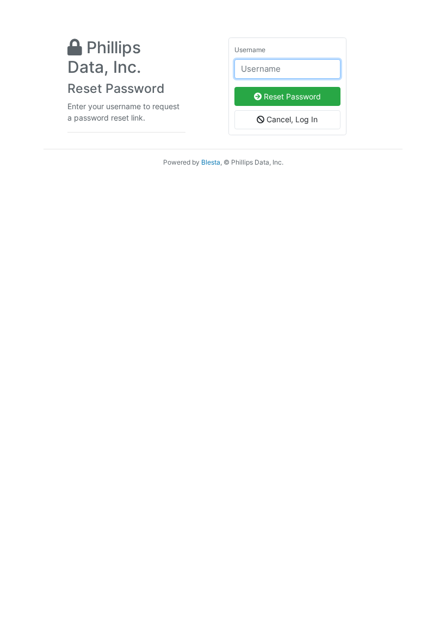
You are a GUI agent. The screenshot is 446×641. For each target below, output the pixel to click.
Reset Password (291, 96)
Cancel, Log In (291, 119)
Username (249, 50)
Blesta (210, 162)
